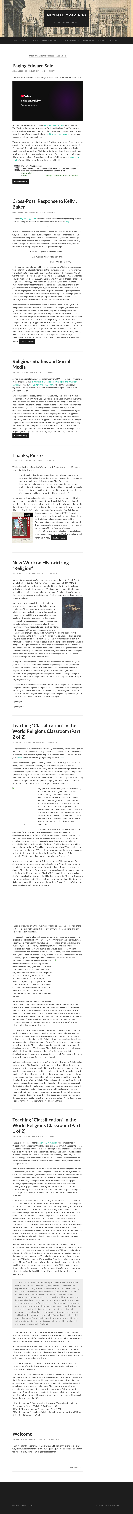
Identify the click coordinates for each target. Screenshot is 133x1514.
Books (24, 40)
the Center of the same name (42, 385)
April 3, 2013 (17, 461)
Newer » (76, 1468)
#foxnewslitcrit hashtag (59, 134)
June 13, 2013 (17, 372)
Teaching (114, 40)
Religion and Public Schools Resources (77, 40)
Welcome (22, 1434)
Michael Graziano (66, 15)
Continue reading (20, 181)
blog (67, 221)
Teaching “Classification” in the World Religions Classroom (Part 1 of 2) (46, 1125)
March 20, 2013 (18, 742)
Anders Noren (109, 1505)
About (15, 40)
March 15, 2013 (18, 1136)
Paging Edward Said (33, 66)
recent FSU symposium (47, 1143)
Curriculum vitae (49, 40)
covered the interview (54, 125)
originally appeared (28, 218)
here (20, 757)
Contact (34, 40)
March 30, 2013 (18, 573)
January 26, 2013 (19, 1439)
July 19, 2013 (17, 212)
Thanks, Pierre (27, 455)
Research (102, 40)
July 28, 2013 (17, 71)
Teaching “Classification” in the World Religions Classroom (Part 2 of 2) (46, 731)
